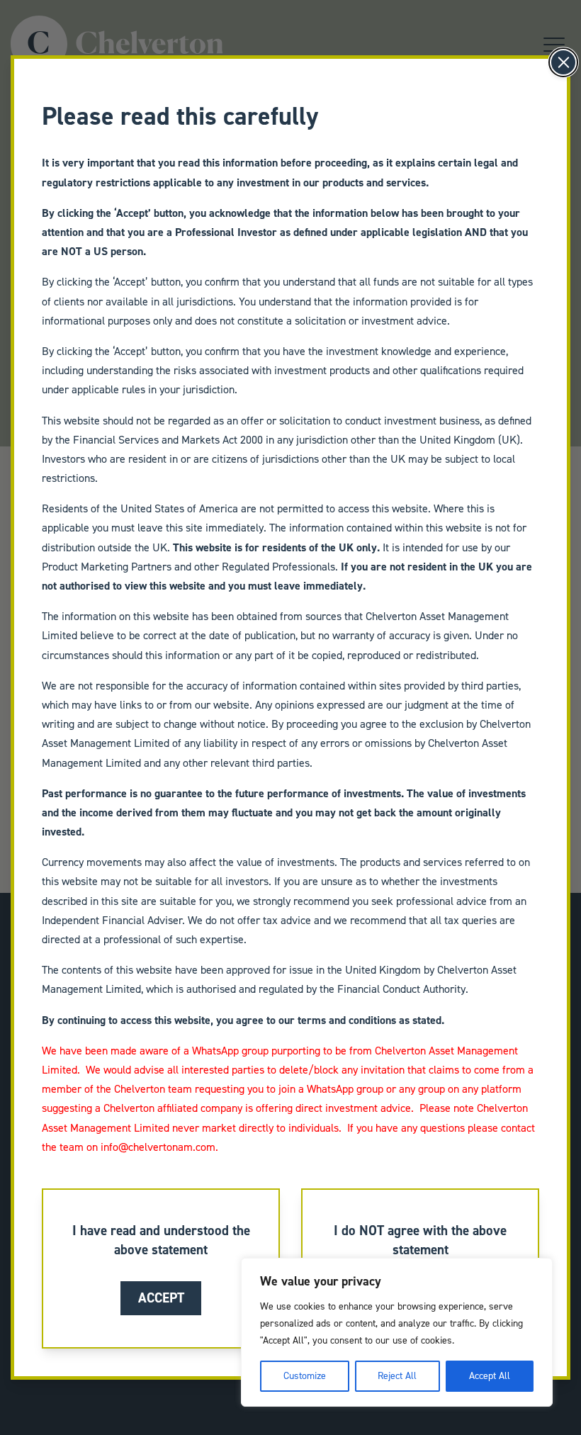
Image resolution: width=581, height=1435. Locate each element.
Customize (304, 1376)
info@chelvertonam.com (158, 1146)
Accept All (489, 1376)
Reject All (397, 1376)
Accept (161, 1298)
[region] (397, 1332)
